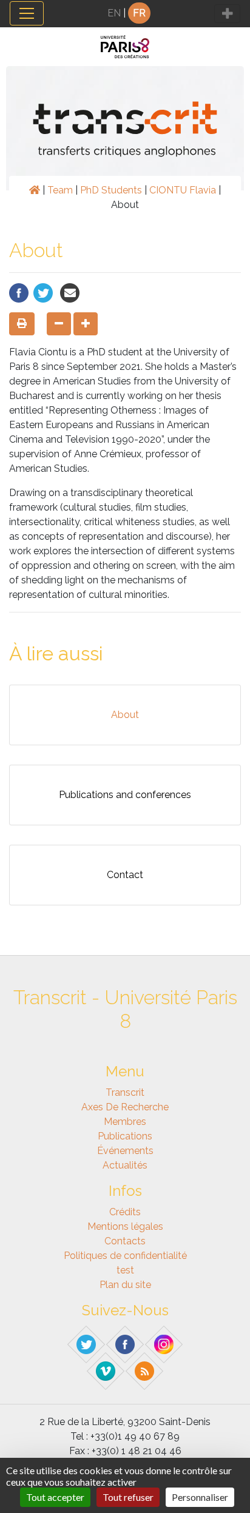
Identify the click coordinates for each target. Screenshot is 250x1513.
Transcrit (125, 1092)
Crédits (125, 1212)
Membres (125, 1121)
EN (114, 13)
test (125, 1270)
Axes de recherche (125, 1107)
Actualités (125, 1165)
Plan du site (125, 1284)
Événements (125, 1150)
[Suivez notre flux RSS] (145, 1370)
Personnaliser (200, 1497)
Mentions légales (125, 1226)
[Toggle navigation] (27, 13)
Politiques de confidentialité (125, 1255)
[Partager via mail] (69, 292)
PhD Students (111, 190)
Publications (125, 1136)
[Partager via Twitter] (43, 292)
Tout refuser (128, 1497)
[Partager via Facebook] (19, 292)
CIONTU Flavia (182, 190)
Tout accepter (55, 1497)
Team (60, 190)
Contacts (125, 1241)
